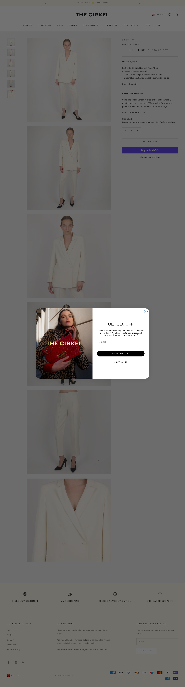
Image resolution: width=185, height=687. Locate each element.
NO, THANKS (121, 362)
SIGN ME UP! (121, 353)
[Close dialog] (145, 311)
